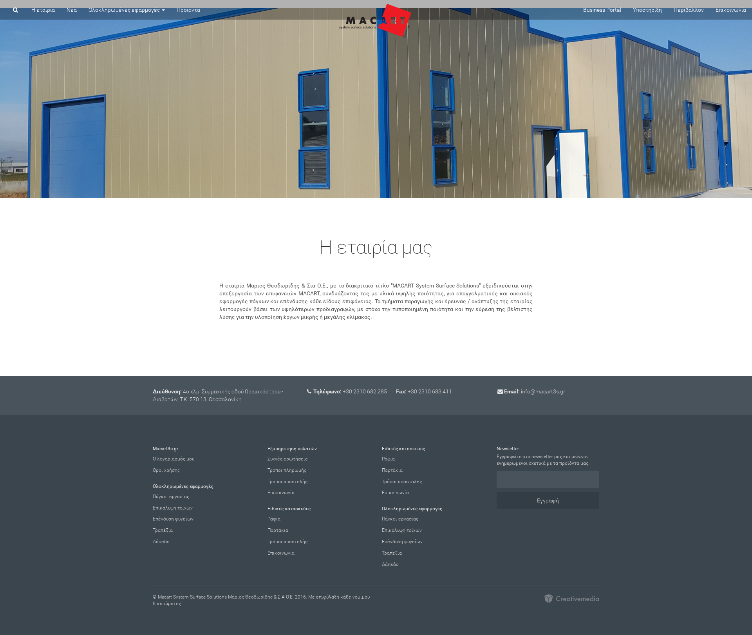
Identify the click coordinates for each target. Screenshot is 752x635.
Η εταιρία (43, 10)
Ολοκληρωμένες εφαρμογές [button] (125, 10)
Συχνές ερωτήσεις (287, 459)
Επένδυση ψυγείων (173, 519)
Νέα (72, 10)
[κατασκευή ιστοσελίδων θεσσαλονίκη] (571, 598)
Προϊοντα (188, 10)
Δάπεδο (161, 541)
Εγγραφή (548, 500)
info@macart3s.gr (543, 391)
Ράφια (274, 519)
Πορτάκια (278, 530)
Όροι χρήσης (166, 470)
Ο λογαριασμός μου (173, 459)
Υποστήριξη (647, 10)
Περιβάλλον (689, 10)
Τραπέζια (163, 530)
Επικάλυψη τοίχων (173, 508)
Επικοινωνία (731, 10)
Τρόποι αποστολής (287, 481)
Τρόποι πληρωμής (287, 470)
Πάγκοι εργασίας (171, 496)
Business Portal (602, 10)
